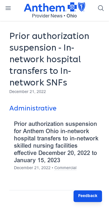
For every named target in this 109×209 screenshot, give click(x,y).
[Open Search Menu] (100, 8)
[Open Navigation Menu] (8, 8)
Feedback (87, 196)
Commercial (65, 168)
